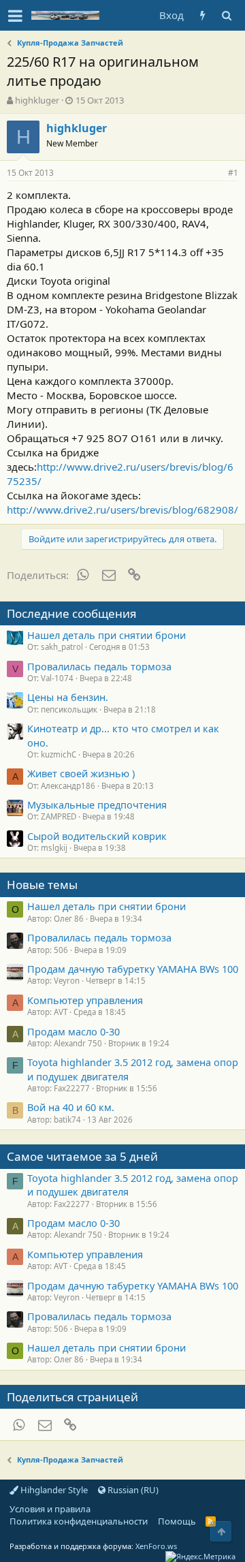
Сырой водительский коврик (97, 836)
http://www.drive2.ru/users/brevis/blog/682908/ (122, 509)
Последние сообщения (72, 613)
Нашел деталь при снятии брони (106, 635)
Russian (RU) (132, 1490)
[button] (15, 15)
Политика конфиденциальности (79, 1521)
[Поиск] (226, 15)
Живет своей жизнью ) (81, 773)
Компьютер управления (85, 1000)
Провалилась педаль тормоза (99, 666)
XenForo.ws (156, 1546)
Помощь (177, 1521)
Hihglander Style (53, 1490)
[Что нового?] (202, 15)
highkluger (37, 100)
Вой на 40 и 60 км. (70, 1107)
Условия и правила (50, 1509)
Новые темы (42, 884)
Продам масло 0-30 (73, 1031)
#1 (233, 172)
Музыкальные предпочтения (97, 804)
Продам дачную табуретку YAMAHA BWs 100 (132, 968)
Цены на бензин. (67, 697)
